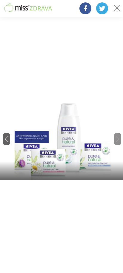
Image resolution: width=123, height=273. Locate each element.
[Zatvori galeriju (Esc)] (117, 8)
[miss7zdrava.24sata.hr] (28, 8)
